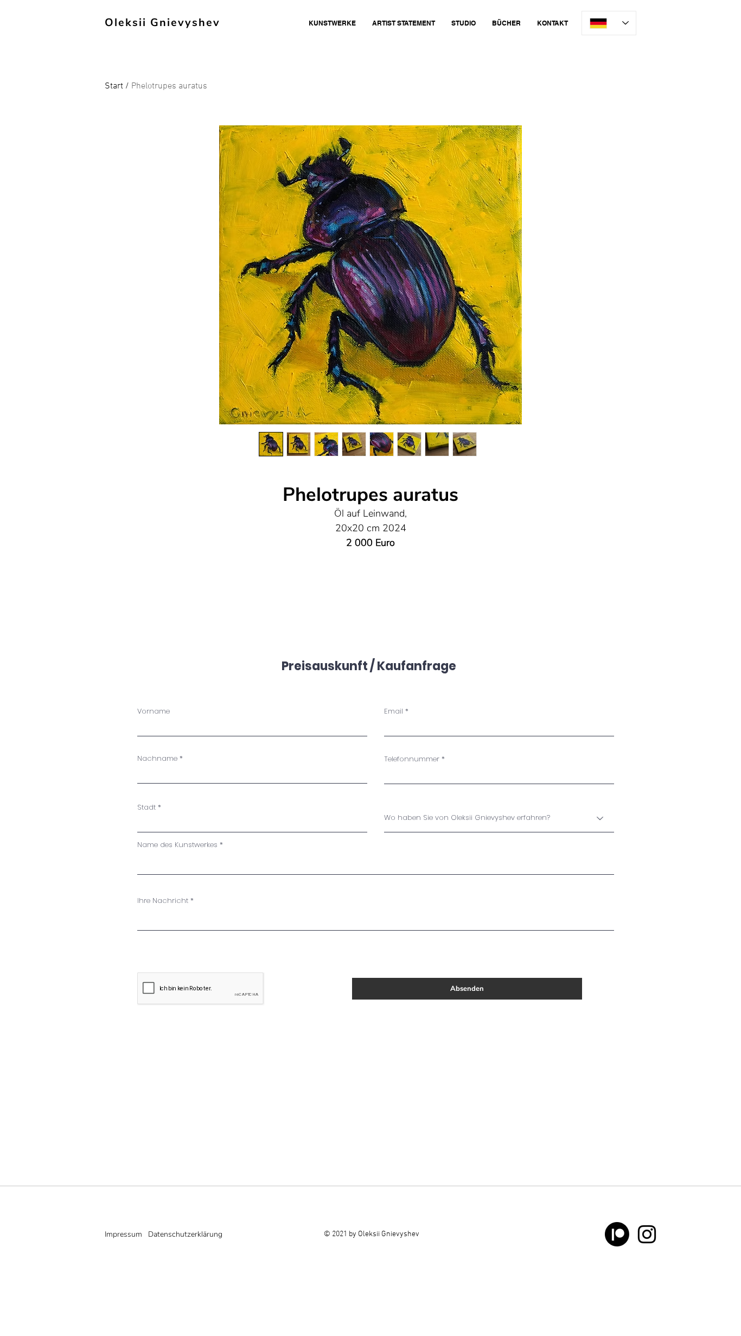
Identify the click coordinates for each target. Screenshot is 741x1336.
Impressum (123, 1234)
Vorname (153, 711)
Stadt (146, 807)
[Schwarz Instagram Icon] (647, 1234)
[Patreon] (617, 1234)
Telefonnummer (411, 758)
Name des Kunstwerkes (177, 844)
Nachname (157, 758)
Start (114, 86)
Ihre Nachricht (162, 900)
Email (393, 711)
